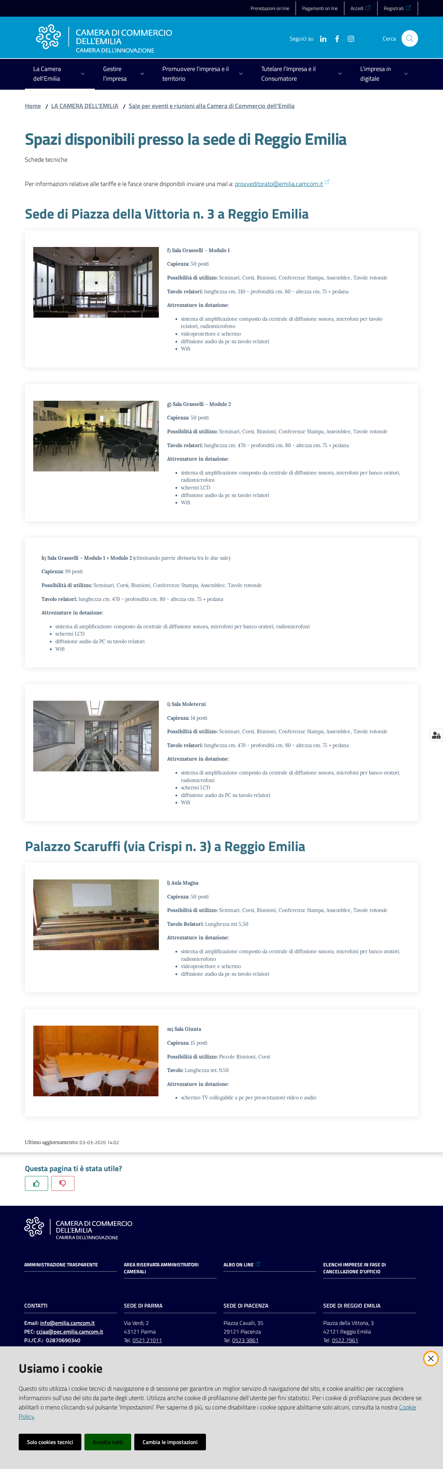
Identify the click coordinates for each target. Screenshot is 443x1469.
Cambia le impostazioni (170, 1442)
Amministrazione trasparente (61, 1264)
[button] (409, 38)
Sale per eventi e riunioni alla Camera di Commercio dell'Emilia (212, 105)
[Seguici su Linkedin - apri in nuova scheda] (320, 38)
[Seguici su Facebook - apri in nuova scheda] (334, 38)
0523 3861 (245, 1340)
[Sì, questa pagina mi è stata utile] (36, 1183)
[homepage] (104, 38)
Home (33, 105)
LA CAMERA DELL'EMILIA (84, 105)
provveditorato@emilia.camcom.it (279, 183)
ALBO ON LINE (239, 1264)
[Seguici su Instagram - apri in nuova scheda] (348, 38)
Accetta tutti (108, 1442)
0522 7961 (345, 1340)
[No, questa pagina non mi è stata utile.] (62, 1183)
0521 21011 (147, 1340)
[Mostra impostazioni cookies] (436, 735)
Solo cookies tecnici (50, 1442)
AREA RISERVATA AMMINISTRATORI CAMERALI (161, 1268)
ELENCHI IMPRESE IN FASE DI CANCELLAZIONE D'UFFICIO (354, 1268)
